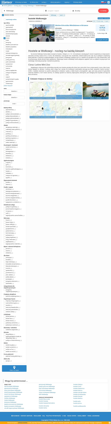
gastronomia (9, 81)
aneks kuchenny (11, 147)
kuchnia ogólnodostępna (14, 169)
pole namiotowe (10, 62)
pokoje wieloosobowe (13, 122)
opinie (106, 21)
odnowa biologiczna (12, 53)
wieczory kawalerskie (13, 307)
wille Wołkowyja (43, 394)
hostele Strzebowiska (79, 394)
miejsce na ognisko (12, 175)
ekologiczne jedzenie (13, 191)
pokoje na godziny (12, 207)
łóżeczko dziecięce (12, 266)
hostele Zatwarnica (78, 388)
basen (9, 220)
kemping (8, 42)
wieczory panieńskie (13, 309)
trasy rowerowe (11, 239)
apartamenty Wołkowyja (11, 388)
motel (7, 51)
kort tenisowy (11, 233)
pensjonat (9, 57)
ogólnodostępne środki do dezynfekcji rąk (13, 337)
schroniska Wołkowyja (45, 390)
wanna (9, 184)
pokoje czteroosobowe (13, 114)
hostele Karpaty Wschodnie (47, 403)
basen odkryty (11, 224)
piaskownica (10, 272)
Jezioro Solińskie (95, 98)
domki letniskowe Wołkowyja (12, 394)
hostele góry (77, 401)
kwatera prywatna (11, 47)
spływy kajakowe (12, 237)
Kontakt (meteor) (26, 416)
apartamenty (10, 109)
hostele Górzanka (44, 406)
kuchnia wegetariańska (13, 198)
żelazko (9, 158)
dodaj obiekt (82, 416)
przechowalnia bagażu (13, 209)
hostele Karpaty (43, 401)
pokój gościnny (10, 59)
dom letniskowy (10, 31)
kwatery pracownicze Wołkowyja (13, 404)
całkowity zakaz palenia (14, 129)
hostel (7, 38)
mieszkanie (9, 49)
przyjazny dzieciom (12, 281)
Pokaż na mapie (14, 370)
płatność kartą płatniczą (14, 356)
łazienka (9, 153)
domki (9, 112)
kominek (9, 167)
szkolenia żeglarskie (13, 329)
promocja (6, 101)
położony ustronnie (12, 323)
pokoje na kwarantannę (14, 340)
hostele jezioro (77, 403)
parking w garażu (12, 138)
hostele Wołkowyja (9, 398)
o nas (64, 416)
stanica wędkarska (11, 70)
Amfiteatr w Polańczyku (42, 117)
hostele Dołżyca (77, 384)
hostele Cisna (77, 386)
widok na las (10, 349)
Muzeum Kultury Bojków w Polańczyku (69, 97)
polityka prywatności (53, 416)
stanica (8, 68)
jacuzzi (9, 248)
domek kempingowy (12, 34)
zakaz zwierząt (11, 142)
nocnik (9, 268)
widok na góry (11, 345)
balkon (9, 149)
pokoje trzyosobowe (12, 120)
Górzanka (58, 30)
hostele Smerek (77, 396)
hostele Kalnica (77, 390)
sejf (8, 213)
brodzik (9, 259)
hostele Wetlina (77, 398)
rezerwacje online (11, 19)
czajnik (9, 162)
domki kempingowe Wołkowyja (13, 392)
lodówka (9, 173)
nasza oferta (71, 416)
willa (7, 75)
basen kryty (10, 222)
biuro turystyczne (11, 29)
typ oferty (7, 23)
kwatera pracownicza (12, 44)
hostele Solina (43, 408)
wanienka (10, 283)
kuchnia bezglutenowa (13, 193)
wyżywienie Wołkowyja (10, 396)
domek (8, 36)
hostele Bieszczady (44, 399)
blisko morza (10, 320)
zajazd (8, 77)
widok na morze (11, 351)
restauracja (9, 83)
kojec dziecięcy (11, 262)
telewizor (9, 155)
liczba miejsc (7, 94)
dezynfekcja (10, 334)
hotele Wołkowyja (9, 400)
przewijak (10, 279)
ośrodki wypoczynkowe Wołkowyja (14, 408)
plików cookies (22, 422)
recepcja (9, 211)
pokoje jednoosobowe (13, 118)
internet (9, 131)
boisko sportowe (11, 226)
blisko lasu (10, 318)
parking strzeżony (12, 136)
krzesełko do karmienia (13, 264)
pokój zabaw (10, 277)
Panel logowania (93, 416)
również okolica (9, 15)
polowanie (10, 235)
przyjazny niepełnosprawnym (12, 290)
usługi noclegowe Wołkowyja (47, 392)
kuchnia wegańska (12, 195)
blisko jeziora (11, 316)
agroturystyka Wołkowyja (11, 386)
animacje (9, 257)
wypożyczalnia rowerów (14, 244)
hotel (7, 40)
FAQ (43, 416)
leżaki (8, 171)
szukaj (104, 10)
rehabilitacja (10, 140)
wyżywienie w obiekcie (13, 202)
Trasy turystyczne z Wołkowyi (42, 98)
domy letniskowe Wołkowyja (12, 390)
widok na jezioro (11, 347)
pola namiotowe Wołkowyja (47, 388)
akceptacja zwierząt (12, 127)
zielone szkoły (11, 311)
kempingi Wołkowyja (10, 402)
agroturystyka (10, 25)
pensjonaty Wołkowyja (45, 384)
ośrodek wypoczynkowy (12, 55)
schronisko (9, 66)
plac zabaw (10, 275)
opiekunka (10, 270)
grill (8, 164)
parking (9, 134)
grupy (8, 361)
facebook (16, 416)
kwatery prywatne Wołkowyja (12, 406)
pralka (9, 182)
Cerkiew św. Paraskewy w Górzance (69, 117)
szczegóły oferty (101, 40)
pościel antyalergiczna (13, 296)
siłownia (9, 253)
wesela (9, 305)
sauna (9, 250)
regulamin (37, 416)
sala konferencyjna (12, 303)
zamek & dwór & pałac (12, 79)
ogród (8, 177)
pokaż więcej (7, 85)
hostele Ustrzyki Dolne (79, 392)
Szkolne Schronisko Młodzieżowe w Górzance (71, 25)
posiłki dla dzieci (12, 200)
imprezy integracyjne (13, 301)
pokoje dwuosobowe (13, 116)
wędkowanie (10, 241)
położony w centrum (13, 325)
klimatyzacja (10, 151)
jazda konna (10, 231)
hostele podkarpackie (79, 406)
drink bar (9, 189)
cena (5, 88)
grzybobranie (11, 228)
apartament (9, 27)
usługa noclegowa (11, 72)
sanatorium (9, 64)
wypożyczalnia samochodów (15, 215)
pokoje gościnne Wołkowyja (47, 386)
